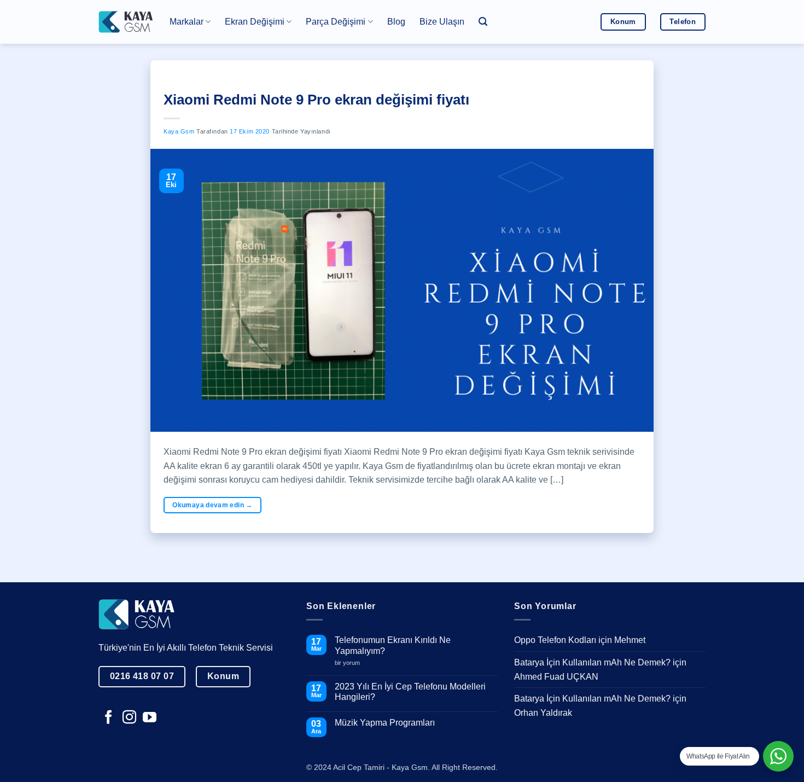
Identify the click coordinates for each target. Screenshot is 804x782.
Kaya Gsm (179, 131)
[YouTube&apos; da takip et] (149, 718)
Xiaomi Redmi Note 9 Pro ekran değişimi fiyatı (316, 99)
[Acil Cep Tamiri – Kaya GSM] (125, 21)
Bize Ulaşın (442, 21)
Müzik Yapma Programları (385, 722)
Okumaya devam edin (212, 505)
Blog (396, 21)
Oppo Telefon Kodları (555, 640)
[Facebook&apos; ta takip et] (108, 718)
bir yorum (351, 663)
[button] (483, 21)
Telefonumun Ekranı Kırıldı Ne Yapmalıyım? (393, 645)
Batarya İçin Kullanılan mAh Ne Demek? (592, 662)
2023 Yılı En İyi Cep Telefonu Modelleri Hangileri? (410, 692)
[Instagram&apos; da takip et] (129, 718)
